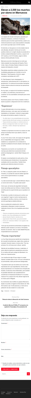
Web (2, 356)
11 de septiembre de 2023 (15, 15)
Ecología (3, 392)
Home (2, 7)
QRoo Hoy (15, 2)
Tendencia (8, 393)
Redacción (4, 15)
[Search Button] (28, 373)
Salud (2, 393)
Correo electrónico (6, 349)
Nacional (16, 392)
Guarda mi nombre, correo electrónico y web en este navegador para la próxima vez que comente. (16, 364)
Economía (9, 392)
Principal (13, 291)
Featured (7, 291)
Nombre (3, 342)
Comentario (4, 323)
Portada (6, 7)
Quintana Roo (23, 392)
